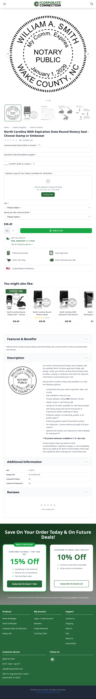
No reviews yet (26, 140)
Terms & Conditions (44, 692)
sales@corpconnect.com (12, 669)
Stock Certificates (9, 623)
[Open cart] (91, 3)
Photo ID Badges (9, 618)
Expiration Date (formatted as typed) (20, 154)
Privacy (57, 692)
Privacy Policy (84, 598)
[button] (8, 54)
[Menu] (4, 3)
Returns (69, 628)
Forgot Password (41, 628)
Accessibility (71, 643)
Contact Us (70, 618)
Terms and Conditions (69, 598)
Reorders (38, 623)
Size (6, 203)
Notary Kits (7, 633)
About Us (69, 638)
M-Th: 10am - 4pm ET (11, 664)
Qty (7, 230)
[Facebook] (52, 659)
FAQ (67, 633)
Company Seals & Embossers (14, 628)
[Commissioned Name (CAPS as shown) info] (39, 145)
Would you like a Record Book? (17, 212)
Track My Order (40, 633)
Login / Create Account (43, 618)
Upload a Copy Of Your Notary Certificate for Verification (28, 173)
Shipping (69, 623)
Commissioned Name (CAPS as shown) (21, 145)
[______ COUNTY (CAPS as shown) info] (34, 164)
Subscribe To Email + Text (24, 584)
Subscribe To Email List (71, 583)
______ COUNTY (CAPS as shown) (18, 164)
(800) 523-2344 (8, 659)
